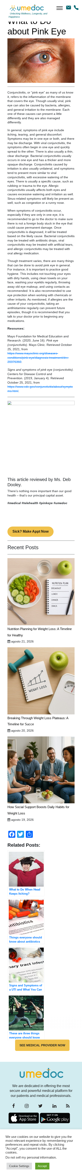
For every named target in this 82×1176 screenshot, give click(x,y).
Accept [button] (42, 1166)
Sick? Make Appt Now (30, 531)
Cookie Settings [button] (19, 1166)
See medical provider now (42, 1045)
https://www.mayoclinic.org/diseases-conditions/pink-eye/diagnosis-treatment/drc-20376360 (38, 358)
